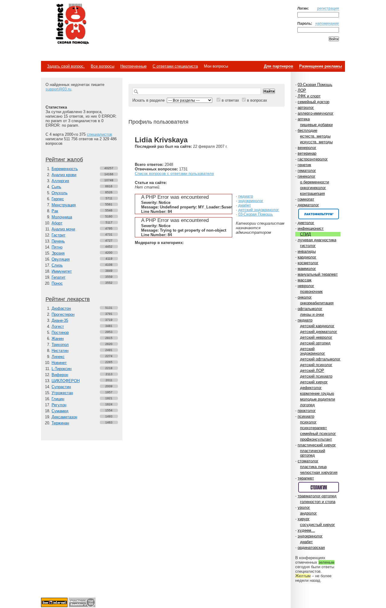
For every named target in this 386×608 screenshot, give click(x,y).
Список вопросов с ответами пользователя (174, 173)
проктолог (307, 410)
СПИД (305, 234)
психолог (308, 422)
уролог (304, 507)
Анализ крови (64, 175)
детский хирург (314, 382)
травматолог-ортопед (317, 496)
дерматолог (308, 205)
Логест (58, 326)
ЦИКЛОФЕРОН (66, 380)
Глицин (58, 399)
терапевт (306, 478)
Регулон (59, 405)
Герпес (58, 199)
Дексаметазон (64, 417)
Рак (55, 211)
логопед (307, 405)
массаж (305, 280)
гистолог (308, 245)
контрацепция (312, 193)
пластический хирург (317, 445)
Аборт (57, 223)
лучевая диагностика (317, 240)
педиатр (305, 320)
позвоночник (311, 291)
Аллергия (60, 181)
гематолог (307, 170)
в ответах (230, 100)
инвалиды (307, 251)
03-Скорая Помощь (315, 84)
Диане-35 (60, 320)
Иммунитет (62, 271)
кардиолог (307, 257)
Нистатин (60, 350)
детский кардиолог (317, 326)
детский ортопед (315, 343)
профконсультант (316, 439)
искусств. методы (316, 142)
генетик (304, 165)
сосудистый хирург (317, 524)
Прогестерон (63, 314)
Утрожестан (62, 393)
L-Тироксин (61, 368)
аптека (304, 119)
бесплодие (307, 130)
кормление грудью (317, 393)
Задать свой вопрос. (66, 66)
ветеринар (307, 153)
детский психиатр (316, 376)
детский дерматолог (318, 331)
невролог (306, 285)
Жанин (58, 338)
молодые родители (317, 399)
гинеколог (306, 176)
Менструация (64, 205)
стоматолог (308, 461)
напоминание (327, 23)
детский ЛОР (312, 370)
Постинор (60, 332)
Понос (57, 283)
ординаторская (311, 547)
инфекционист (311, 228)
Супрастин (61, 387)
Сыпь (56, 187)
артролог (306, 107)
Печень (58, 241)
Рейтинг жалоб (64, 160)
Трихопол (60, 344)
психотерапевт (313, 428)
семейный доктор (313, 102)
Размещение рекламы (320, 66)
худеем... (306, 530)
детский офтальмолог (320, 359)
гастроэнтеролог (313, 159)
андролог (308, 513)
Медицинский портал (72, 24)
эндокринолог (310, 536)
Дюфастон (61, 308)
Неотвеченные (133, 66)
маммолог (307, 268)
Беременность (65, 168)
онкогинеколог (313, 187)
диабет (306, 542)
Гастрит (58, 235)
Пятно (57, 247)
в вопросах (257, 100)
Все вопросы (102, 66)
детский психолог (316, 365)
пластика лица (313, 466)
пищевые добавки (316, 124)
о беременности (314, 182)
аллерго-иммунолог (316, 113)
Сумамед (60, 411)
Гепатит (58, 277)
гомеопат (306, 199)
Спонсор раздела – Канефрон (318, 214)
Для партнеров (278, 66)
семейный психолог (318, 433)
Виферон (60, 374)
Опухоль (60, 193)
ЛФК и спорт (309, 96)
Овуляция (61, 259)
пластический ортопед (312, 453)
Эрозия (58, 253)
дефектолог (311, 387)
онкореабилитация (317, 303)
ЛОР (302, 90)
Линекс (58, 356)
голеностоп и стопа (317, 501)
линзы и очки (312, 314)
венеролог (307, 147)
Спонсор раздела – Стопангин (318, 487)
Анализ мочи (63, 229)
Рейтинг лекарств (68, 299)
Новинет (59, 362)
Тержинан (60, 423)
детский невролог (316, 337)
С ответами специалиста (175, 66)
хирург (304, 519)
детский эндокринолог (312, 351)
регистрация (328, 8)
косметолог (308, 263)
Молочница (62, 217)
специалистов (99, 134)
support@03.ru (58, 89)
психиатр (306, 416)
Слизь (57, 265)
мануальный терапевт (318, 274)
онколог (305, 297)
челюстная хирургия (318, 472)
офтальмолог (310, 308)
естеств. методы (315, 136)
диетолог (306, 222)
